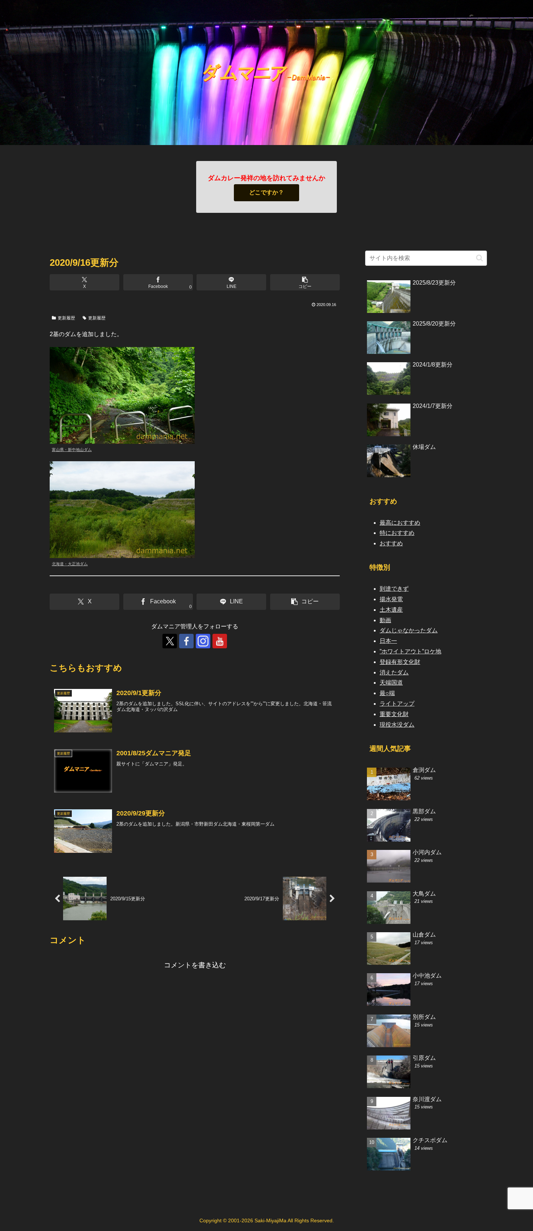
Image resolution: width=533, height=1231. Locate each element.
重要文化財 (394, 714)
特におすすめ (397, 533)
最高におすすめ (400, 523)
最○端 (387, 693)
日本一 (388, 641)
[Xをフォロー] (169, 641)
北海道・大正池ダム (70, 564)
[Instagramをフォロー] (203, 641)
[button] (305, 282)
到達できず (394, 589)
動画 (385, 620)
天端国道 (391, 682)
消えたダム (394, 672)
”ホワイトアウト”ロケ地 (410, 651)
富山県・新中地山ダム (72, 449)
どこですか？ (266, 192)
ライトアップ (397, 704)
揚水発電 (391, 599)
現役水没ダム (397, 725)
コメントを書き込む (195, 965)
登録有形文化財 (400, 662)
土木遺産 (391, 610)
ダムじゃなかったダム (409, 630)
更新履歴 (66, 318)
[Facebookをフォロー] (186, 641)
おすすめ (391, 543)
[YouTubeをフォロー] (219, 641)
